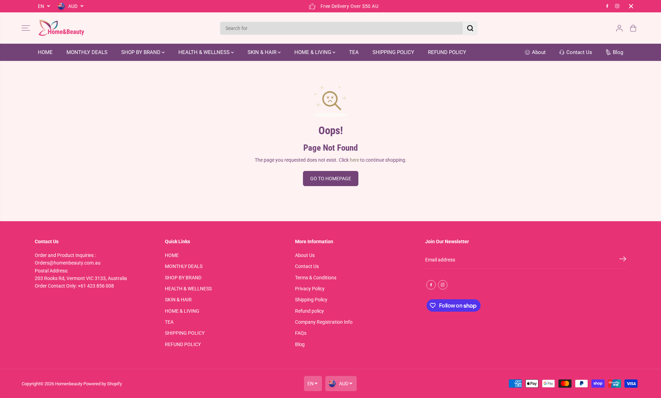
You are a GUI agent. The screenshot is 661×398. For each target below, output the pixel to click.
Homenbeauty (68, 383)
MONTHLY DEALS (86, 52)
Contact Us (307, 266)
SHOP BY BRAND (141, 52)
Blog (300, 344)
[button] (26, 28)
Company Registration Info (324, 322)
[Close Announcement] (631, 6)
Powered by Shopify (102, 383)
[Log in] (619, 28)
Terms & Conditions (315, 277)
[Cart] (633, 28)
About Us (305, 255)
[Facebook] (607, 6)
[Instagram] (617, 6)
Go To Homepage (330, 178)
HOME (45, 52)
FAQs (300, 333)
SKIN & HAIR (263, 52)
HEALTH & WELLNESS (204, 52)
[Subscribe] (622, 260)
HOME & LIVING (313, 52)
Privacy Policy (310, 288)
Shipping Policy (311, 299)
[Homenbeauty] (61, 28)
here (354, 160)
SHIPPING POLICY (393, 52)
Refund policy (309, 311)
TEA (354, 52)
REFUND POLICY (447, 52)
